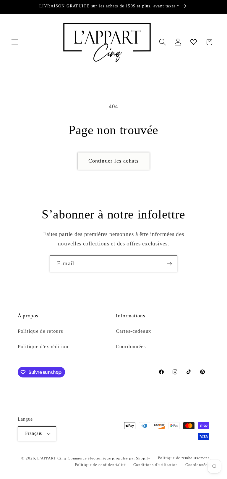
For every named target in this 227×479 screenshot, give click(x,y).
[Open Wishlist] (194, 42)
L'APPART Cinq (51, 458)
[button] (15, 42)
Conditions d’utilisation (155, 464)
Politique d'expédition (43, 346)
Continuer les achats (113, 161)
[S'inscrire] (169, 263)
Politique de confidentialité (100, 464)
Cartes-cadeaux (133, 331)
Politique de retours (40, 331)
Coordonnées (131, 346)
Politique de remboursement (183, 458)
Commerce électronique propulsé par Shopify (109, 458)
